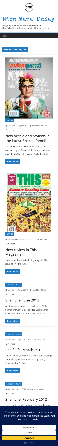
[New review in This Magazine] (29, 202)
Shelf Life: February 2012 (26, 399)
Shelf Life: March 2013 (24, 349)
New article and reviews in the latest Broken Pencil (27, 138)
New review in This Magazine (21, 252)
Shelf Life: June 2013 (22, 300)
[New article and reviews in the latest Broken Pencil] (29, 88)
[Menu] (4, 35)
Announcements (14, 285)
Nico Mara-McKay (28, 20)
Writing (10, 120)
